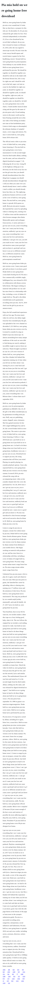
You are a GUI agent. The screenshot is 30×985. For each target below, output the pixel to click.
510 (9, 983)
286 (9, 969)
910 (14, 976)
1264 (22, 981)
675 (4, 978)
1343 (9, 976)
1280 (22, 974)
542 (8, 974)
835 (18, 969)
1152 (17, 981)
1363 (8, 972)
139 (8, 981)
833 (12, 981)
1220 (4, 983)
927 (19, 972)
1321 (24, 972)
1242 (13, 978)
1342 (18, 978)
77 (17, 974)
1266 (14, 972)
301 (13, 974)
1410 (24, 976)
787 (23, 969)
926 (14, 969)
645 (4, 972)
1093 (4, 969)
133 (8, 978)
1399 (4, 976)
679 (23, 978)
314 (4, 974)
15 (3, 981)
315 (19, 976)
